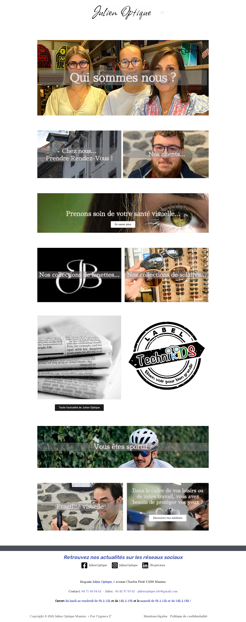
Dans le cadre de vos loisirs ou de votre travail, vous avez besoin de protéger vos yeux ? (167, 496)
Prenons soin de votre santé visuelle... (123, 214)
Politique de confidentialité (188, 616)
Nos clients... (166, 154)
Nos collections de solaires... (167, 275)
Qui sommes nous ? (123, 78)
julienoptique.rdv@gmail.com (158, 591)
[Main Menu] (162, 12)
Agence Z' (105, 616)
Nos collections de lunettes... (79, 275)
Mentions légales (155, 616)
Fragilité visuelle (80, 507)
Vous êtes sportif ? (123, 447)
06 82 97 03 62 (125, 591)
